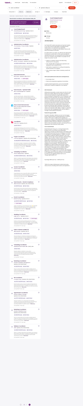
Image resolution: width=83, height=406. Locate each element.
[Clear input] (35, 8)
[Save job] (38, 29)
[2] (29, 405)
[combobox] (22, 8)
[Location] (51, 8)
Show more (28, 38)
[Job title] (21, 8)
